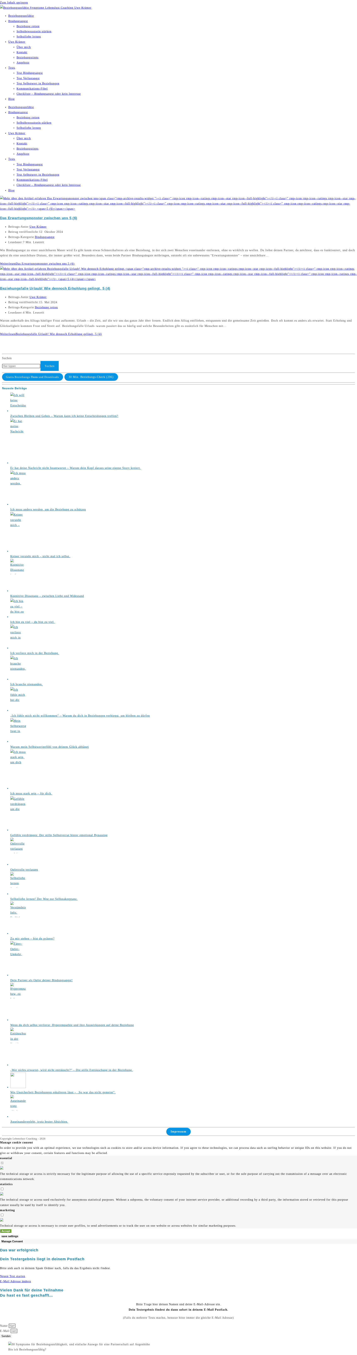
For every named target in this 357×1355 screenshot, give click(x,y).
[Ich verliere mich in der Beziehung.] (18, 648)
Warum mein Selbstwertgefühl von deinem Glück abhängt (49, 746)
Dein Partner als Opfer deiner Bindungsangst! (41, 980)
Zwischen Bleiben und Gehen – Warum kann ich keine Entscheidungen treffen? (64, 416)
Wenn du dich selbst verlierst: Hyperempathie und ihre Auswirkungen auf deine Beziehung (72, 1025)
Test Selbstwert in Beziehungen (38, 83)
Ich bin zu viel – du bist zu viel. (32, 622)
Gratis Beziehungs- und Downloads (32, 377)
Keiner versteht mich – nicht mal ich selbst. (40, 556)
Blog (11, 99)
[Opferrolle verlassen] (18, 864)
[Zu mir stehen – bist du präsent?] (18, 933)
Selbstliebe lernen (29, 36)
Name (4, 1325)
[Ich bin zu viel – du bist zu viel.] (18, 616)
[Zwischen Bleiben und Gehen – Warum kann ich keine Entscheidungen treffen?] (18, 410)
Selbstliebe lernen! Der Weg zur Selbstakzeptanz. (44, 899)
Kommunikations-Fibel (32, 88)
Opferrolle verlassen (24, 869)
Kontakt (22, 52)
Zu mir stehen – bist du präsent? (32, 938)
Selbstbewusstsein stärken (34, 31)
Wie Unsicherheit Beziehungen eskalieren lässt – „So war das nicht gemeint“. (63, 1092)
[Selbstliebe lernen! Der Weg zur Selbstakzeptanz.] (18, 893)
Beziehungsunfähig (21, 15)
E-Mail (5, 1331)
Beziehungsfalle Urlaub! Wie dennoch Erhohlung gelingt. (55, 288)
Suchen (7, 358)
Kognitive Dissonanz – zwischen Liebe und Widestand (47, 596)
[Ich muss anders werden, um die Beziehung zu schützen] (18, 504)
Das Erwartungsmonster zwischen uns (38, 218)
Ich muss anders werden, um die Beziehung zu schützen (48, 509)
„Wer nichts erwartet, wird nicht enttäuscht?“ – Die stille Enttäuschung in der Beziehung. (71, 1070)
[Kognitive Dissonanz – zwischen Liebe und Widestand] (18, 590)
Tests (11, 67)
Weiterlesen (37, 263)
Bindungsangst (18, 21)
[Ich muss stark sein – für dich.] (18, 788)
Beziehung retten (28, 26)
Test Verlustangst (28, 78)
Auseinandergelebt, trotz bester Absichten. (39, 1121)
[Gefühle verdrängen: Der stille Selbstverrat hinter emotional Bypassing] (18, 830)
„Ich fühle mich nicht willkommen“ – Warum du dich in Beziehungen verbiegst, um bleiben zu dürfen (80, 715)
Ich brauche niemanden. (26, 684)
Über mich (24, 47)
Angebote (23, 62)
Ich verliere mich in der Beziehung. (34, 653)
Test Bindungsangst (30, 73)
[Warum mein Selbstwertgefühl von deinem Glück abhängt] (18, 741)
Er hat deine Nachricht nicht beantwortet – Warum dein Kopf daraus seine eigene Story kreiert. (75, 468)
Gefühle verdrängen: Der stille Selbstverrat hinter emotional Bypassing (59, 835)
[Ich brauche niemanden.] (18, 679)
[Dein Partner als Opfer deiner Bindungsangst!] (18, 975)
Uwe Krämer (16, 41)
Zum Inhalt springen (14, 2)
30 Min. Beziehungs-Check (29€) (91, 377)
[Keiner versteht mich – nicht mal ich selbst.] (18, 551)
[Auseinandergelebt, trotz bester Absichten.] (18, 1116)
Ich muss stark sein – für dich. (31, 793)
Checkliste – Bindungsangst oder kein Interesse (49, 93)
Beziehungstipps (27, 57)
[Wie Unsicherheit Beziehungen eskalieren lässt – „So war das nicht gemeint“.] (18, 1087)
